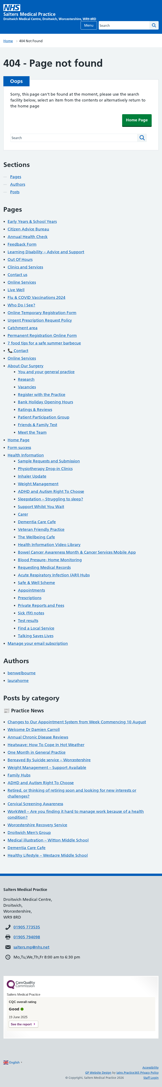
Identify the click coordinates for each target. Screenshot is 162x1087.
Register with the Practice (41, 394)
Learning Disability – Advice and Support (46, 251)
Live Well (16, 289)
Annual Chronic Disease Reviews (38, 737)
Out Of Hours (20, 259)
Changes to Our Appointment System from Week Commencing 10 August (77, 722)
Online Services (22, 282)
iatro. (120, 1073)
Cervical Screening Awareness (35, 803)
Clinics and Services (25, 267)
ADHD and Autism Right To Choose (51, 491)
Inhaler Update (32, 476)
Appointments (31, 590)
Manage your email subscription (38, 643)
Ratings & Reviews (35, 409)
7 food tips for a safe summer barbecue (44, 343)
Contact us (17, 274)
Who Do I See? (21, 305)
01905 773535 (27, 927)
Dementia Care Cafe (37, 521)
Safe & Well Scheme (36, 582)
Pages (15, 176)
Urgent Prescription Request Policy (40, 320)
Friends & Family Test (37, 424)
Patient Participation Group (43, 417)
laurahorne (18, 680)
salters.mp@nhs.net (31, 947)
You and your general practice (46, 371)
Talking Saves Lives (35, 635)
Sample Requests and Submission (49, 461)
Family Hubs (19, 775)
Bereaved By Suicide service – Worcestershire (49, 760)
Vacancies (27, 387)
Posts (14, 192)
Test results (28, 620)
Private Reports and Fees (41, 605)
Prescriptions (29, 597)
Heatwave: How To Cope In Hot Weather (46, 744)
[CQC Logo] (21, 988)
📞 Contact (18, 350)
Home (8, 41)
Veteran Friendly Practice (41, 529)
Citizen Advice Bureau (28, 229)
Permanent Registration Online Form (42, 335)
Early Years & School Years (32, 221)
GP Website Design (98, 1073)
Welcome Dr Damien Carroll (34, 729)
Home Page (137, 120)
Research (26, 379)
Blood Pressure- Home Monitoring (50, 559)
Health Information (26, 455)
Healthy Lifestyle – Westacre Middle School (48, 855)
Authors (17, 184)
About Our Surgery (25, 365)
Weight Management (38, 483)
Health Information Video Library (49, 544)
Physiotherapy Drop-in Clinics (45, 468)
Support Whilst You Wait (41, 506)
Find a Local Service (36, 628)
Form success (19, 447)
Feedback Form (22, 244)
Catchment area (23, 327)
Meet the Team (32, 432)
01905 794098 (27, 937)
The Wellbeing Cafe (36, 537)
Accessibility (150, 1067)
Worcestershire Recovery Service (37, 825)
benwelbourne (22, 673)
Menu (88, 25)
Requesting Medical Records (44, 567)
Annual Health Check (28, 236)
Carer (23, 514)
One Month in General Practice (37, 752)
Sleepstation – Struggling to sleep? (50, 499)
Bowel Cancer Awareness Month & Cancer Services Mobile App (77, 552)
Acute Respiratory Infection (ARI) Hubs (54, 575)
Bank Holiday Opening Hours (45, 402)
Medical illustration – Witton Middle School (48, 840)
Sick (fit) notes (31, 613)
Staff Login (151, 1078)
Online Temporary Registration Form (42, 312)
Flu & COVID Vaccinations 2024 (36, 297)
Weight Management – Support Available (47, 767)
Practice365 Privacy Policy (141, 1073)
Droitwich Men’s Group (29, 832)
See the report (21, 1024)
